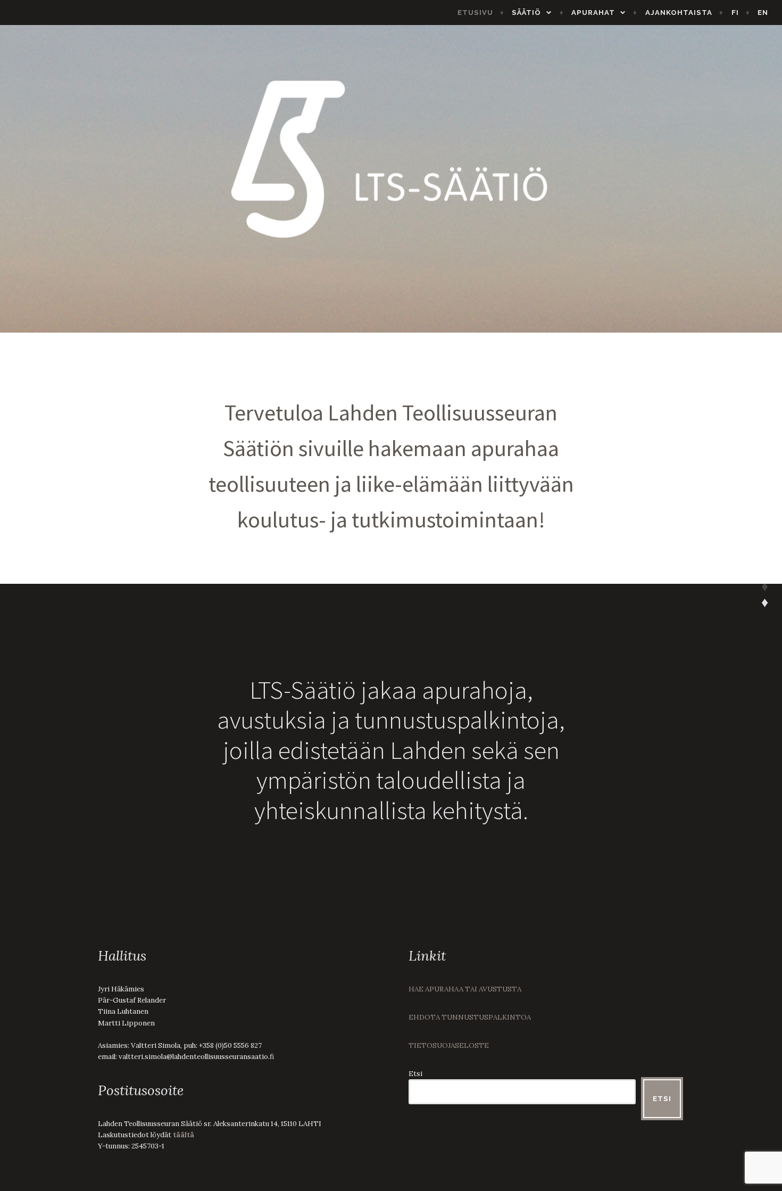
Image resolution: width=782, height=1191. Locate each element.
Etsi (415, 1073)
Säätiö (526, 12)
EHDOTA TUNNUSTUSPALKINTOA (470, 1017)
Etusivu (475, 12)
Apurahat (593, 12)
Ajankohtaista (678, 12)
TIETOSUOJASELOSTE (449, 1045)
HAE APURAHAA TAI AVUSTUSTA (465, 989)
